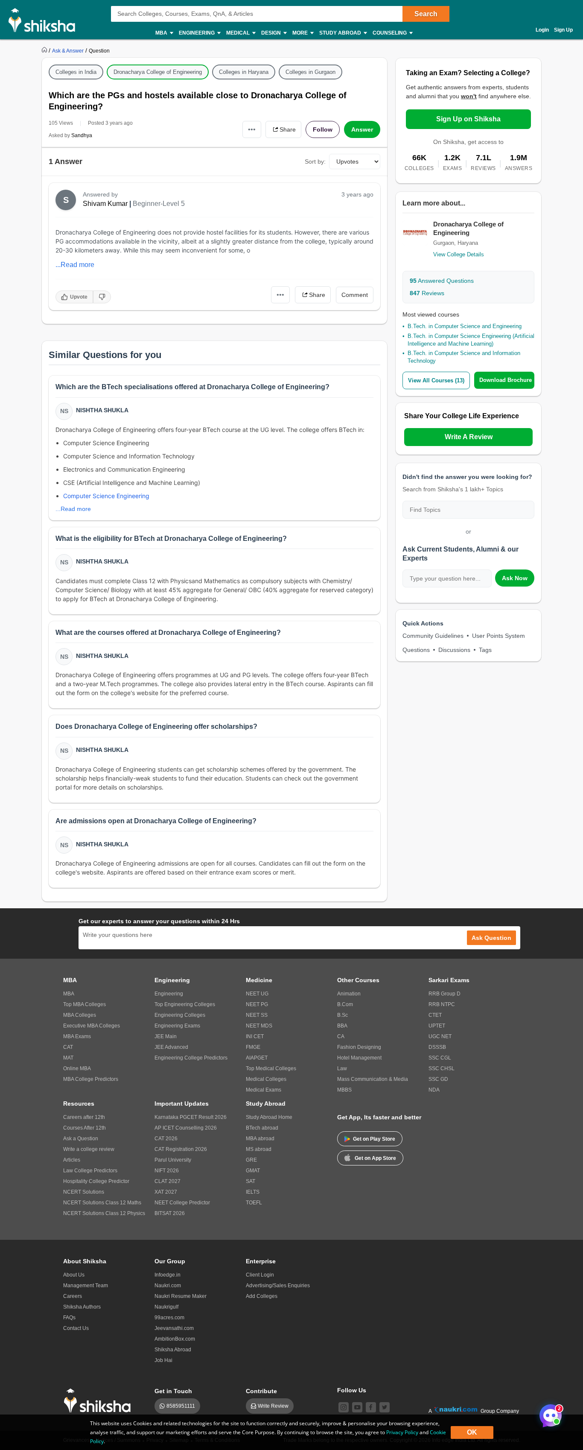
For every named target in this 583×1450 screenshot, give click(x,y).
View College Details (458, 254)
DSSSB (437, 1047)
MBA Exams (77, 1036)
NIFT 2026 (166, 1171)
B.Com (345, 1004)
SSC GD (438, 1079)
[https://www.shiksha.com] (45, 50)
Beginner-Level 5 (159, 203)
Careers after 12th (84, 1117)
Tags (485, 649)
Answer (362, 129)
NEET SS (257, 1015)
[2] (548, 1413)
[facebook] (370, 1407)
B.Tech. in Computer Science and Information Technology (464, 357)
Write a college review (88, 1149)
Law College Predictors (90, 1171)
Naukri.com (167, 1286)
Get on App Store (375, 1158)
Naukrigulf (166, 1307)
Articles (71, 1160)
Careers (72, 1296)
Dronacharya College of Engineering (158, 72)
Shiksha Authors (82, 1307)
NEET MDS (259, 1026)
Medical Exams (263, 1090)
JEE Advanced (171, 1047)
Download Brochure (505, 380)
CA (340, 1036)
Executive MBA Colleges (91, 1026)
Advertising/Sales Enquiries (278, 1286)
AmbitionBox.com (174, 1339)
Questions (416, 649)
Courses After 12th (84, 1128)
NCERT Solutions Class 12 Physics (104, 1213)
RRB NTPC (442, 1004)
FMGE (253, 1047)
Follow (322, 129)
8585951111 (180, 1406)
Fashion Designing (359, 1047)
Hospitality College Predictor (96, 1181)
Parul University (172, 1160)
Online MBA (77, 1068)
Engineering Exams (177, 1026)
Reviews (427, 293)
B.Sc (342, 1015)
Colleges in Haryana (243, 72)
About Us (74, 1275)
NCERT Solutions (83, 1192)
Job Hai (163, 1360)
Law (342, 1068)
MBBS (344, 1090)
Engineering (168, 994)
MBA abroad (260, 1139)
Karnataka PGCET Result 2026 (190, 1117)
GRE (251, 1160)
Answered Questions (442, 280)
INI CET (255, 1036)
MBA (68, 994)
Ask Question (491, 937)
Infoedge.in (167, 1275)
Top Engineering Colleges (184, 1004)
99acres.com (169, 1318)
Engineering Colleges (179, 1015)
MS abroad (258, 1149)
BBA (342, 1026)
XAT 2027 (165, 1192)
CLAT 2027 (167, 1181)
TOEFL (254, 1203)
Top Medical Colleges (271, 1068)
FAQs (69, 1318)
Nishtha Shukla (102, 410)
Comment (354, 294)
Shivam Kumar (105, 203)
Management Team (85, 1286)
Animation (349, 994)
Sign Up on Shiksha (468, 119)
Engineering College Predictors (190, 1058)
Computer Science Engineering (106, 495)
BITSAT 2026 (169, 1213)
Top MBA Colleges (84, 1004)
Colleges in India (75, 72)
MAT (68, 1058)
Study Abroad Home (269, 1117)
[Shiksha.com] (45, 19)
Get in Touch (173, 1391)
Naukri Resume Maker (180, 1296)
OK (472, 1432)
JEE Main (165, 1036)
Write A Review (469, 436)
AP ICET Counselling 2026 (185, 1128)
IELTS (252, 1192)
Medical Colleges (266, 1079)
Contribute (261, 1391)
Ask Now (515, 578)
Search (425, 14)
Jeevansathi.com (174, 1328)
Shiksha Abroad (172, 1350)
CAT (68, 1047)
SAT (250, 1181)
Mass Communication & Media (372, 1079)
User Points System (498, 635)
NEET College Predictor (182, 1203)
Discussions (454, 649)
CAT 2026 (166, 1139)
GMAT (253, 1171)
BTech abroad (262, 1128)
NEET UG (257, 994)
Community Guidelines (432, 635)
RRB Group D (445, 994)
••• (252, 129)
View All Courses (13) (436, 380)
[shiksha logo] (99, 1401)
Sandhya (81, 135)
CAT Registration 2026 (180, 1149)
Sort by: (315, 161)
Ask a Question (80, 1139)
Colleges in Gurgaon (310, 72)
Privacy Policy (402, 1432)
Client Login (260, 1275)
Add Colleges (261, 1296)
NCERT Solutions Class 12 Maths (102, 1203)
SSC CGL (440, 1058)
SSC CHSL (442, 1068)
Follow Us (351, 1390)
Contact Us (76, 1328)
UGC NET (440, 1036)
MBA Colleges (79, 1015)
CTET (435, 1015)
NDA (434, 1090)
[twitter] (384, 1407)
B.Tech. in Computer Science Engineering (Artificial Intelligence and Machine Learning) (471, 340)
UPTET (437, 1026)
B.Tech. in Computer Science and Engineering (465, 326)
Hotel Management (359, 1058)
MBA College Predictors (90, 1079)
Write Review (273, 1406)
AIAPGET (257, 1058)
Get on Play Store (374, 1139)
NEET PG (257, 1004)
